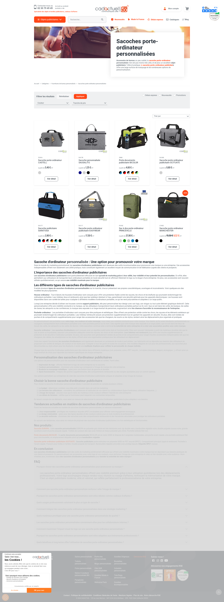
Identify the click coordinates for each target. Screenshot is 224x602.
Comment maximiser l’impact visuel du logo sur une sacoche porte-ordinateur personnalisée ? (80, 529)
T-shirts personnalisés (80, 562)
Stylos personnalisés (83, 557)
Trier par (157, 116)
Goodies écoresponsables (121, 583)
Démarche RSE (140, 557)
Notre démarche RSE (152, 595)
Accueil (36, 83)
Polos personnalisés (83, 568)
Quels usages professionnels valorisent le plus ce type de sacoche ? (68, 502)
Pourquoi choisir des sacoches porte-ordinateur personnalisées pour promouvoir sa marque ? (80, 466)
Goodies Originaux (121, 557)
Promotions (181, 95)
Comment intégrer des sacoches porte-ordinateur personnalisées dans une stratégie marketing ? (82, 509)
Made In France (137, 19)
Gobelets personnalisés (120, 569)
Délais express (157, 20)
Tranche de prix (79, 103)
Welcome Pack (100, 582)
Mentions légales (125, 595)
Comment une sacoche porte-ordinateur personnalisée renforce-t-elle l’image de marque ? (79, 489)
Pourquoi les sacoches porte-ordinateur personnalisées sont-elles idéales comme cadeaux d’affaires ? (84, 496)
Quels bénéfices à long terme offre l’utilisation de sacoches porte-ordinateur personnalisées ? (80, 542)
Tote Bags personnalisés (120, 576)
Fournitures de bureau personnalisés (63, 83)
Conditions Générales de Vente (105, 595)
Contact (67, 595)
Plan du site (138, 595)
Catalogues (174, 20)
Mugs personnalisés (102, 564)
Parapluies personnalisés (80, 581)
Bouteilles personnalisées (120, 562)
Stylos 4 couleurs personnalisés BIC (82, 574)
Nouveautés (120, 19)
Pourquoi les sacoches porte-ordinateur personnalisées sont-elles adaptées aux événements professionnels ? (88, 535)
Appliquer (80, 96)
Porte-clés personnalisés (100, 558)
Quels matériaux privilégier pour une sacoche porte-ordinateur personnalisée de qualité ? (78, 515)
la (157, 65)
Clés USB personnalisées (100, 569)
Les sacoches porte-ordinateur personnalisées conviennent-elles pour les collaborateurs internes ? (83, 522)
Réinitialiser (64, 96)
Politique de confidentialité (81, 595)
